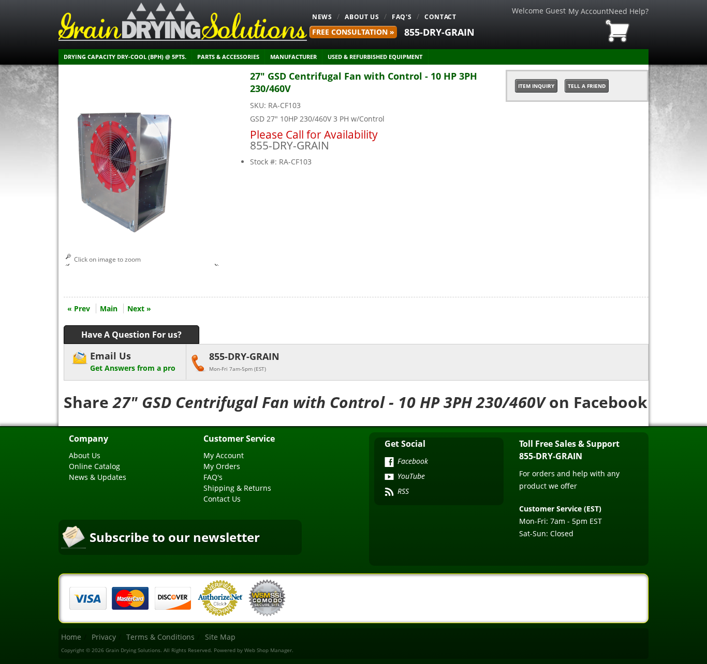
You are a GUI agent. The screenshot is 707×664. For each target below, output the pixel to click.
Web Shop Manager (268, 650)
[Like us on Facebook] (389, 463)
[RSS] (389, 493)
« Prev (78, 308)
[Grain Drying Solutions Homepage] (182, 22)
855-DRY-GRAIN (439, 32)
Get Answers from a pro (132, 361)
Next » (139, 308)
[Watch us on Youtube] (389, 478)
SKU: (259, 105)
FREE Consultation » (353, 32)
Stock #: (264, 162)
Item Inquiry (536, 85)
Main (108, 308)
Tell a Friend (587, 85)
